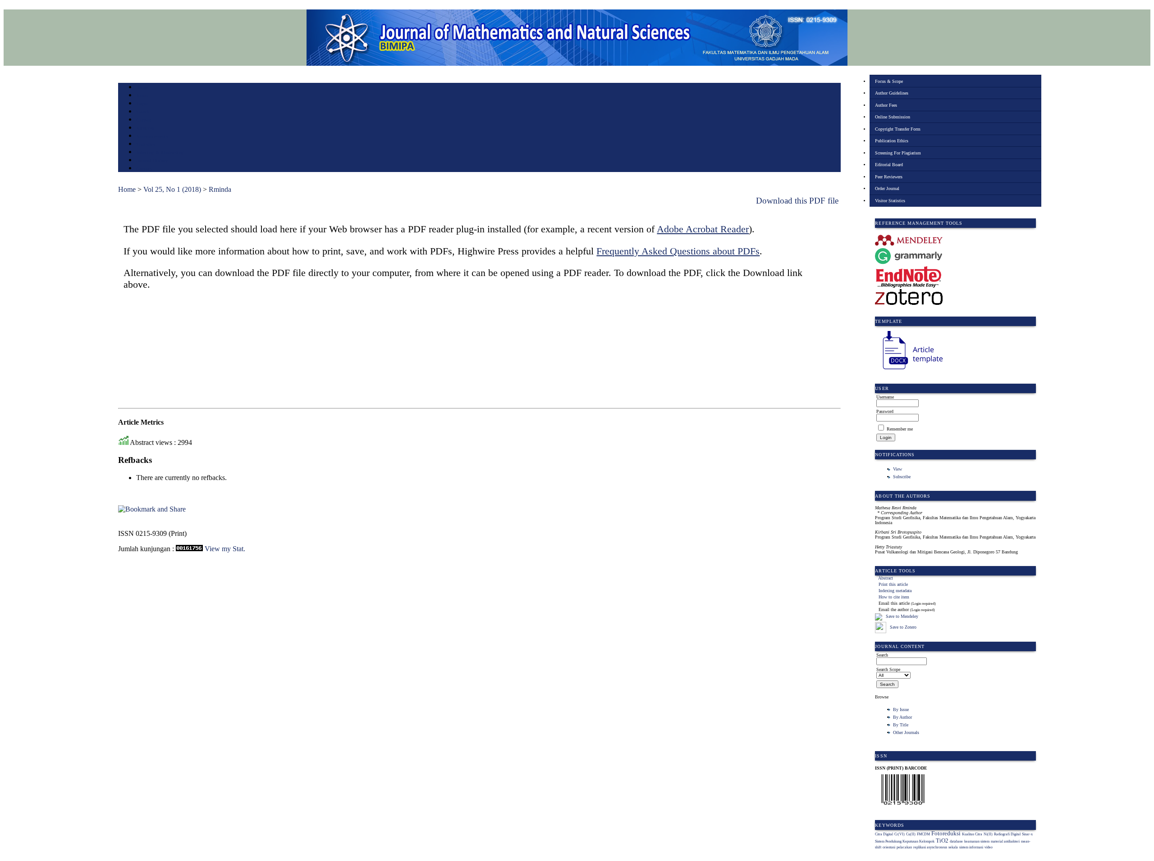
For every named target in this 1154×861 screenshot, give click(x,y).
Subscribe (902, 476)
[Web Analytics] (189, 549)
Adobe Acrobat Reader (703, 229)
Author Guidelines (891, 93)
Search (142, 111)
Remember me (900, 428)
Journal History (152, 160)
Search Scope (888, 669)
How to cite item (894, 596)
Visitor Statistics (890, 200)
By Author (902, 717)
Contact (144, 168)
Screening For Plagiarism (898, 152)
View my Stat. (225, 549)
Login (142, 103)
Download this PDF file (797, 200)
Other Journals (906, 732)
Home (142, 87)
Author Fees (886, 105)
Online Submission (892, 116)
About (142, 95)
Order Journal (887, 188)
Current (143, 120)
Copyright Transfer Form (897, 129)
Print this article (893, 584)
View (897, 469)
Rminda (220, 189)
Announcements (152, 136)
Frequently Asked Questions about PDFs (678, 251)
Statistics (145, 144)
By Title (900, 724)
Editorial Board (889, 164)
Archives (145, 128)
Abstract (885, 578)
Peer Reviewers (888, 176)
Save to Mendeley (902, 616)
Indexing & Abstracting (159, 152)
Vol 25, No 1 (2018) (172, 189)
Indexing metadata (895, 590)
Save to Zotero (902, 627)
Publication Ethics (891, 140)
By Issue (901, 709)
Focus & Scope (889, 81)
